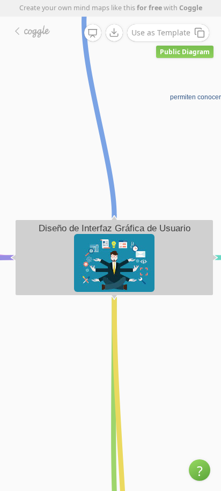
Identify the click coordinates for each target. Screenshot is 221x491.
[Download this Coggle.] (114, 32)
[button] (199, 470)
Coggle (190, 7)
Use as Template (160, 32)
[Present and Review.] (92, 33)
